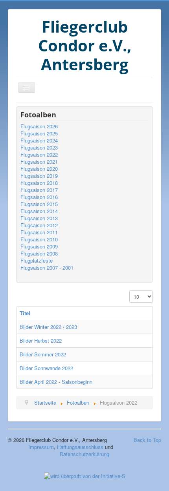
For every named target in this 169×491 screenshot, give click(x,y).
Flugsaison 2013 (39, 218)
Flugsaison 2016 (39, 197)
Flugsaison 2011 (39, 232)
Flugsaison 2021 (39, 161)
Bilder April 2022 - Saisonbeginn (56, 381)
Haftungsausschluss (80, 447)
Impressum (41, 447)
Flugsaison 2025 (39, 133)
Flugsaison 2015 (39, 204)
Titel (25, 313)
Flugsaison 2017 (39, 189)
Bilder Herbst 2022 (41, 340)
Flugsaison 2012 (39, 225)
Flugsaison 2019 (39, 175)
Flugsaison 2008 (39, 253)
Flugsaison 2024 (39, 140)
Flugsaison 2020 (39, 168)
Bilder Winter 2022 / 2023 (48, 326)
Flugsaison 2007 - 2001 (46, 267)
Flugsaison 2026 (39, 126)
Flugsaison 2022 (39, 154)
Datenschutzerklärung (84, 454)
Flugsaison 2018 (39, 182)
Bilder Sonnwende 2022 (46, 368)
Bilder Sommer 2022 (43, 354)
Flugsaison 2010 (39, 239)
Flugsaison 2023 (39, 147)
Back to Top (147, 440)
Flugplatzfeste (36, 260)
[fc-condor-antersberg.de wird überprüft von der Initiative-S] (84, 475)
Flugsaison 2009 (39, 246)
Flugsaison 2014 (39, 211)
